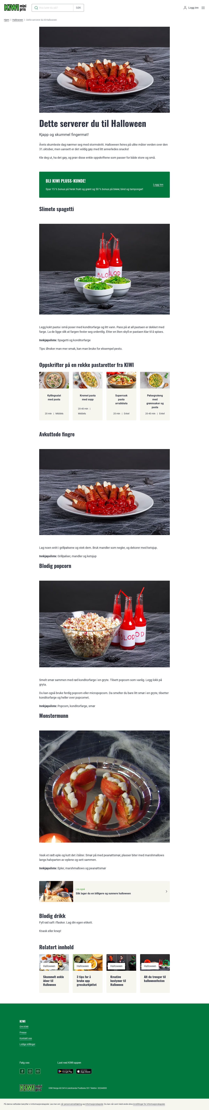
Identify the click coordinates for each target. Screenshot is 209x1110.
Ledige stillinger (27, 1044)
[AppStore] (84, 1071)
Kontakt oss (26, 1038)
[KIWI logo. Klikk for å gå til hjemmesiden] (15, 8)
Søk (78, 7)
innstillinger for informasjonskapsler (149, 1104)
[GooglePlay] (65, 1071)
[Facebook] (22, 1071)
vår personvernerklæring (71, 1104)
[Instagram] (30, 1071)
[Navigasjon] (203, 8)
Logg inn (158, 184)
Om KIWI (24, 1026)
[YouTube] (37, 1071)
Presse (23, 1032)
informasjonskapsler (94, 1104)
